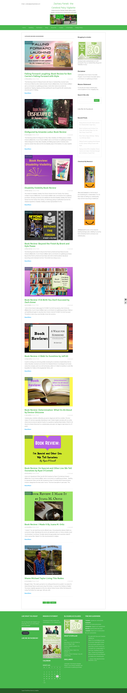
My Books (39, 27)
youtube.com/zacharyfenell (96, 620)
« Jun (44, 682)
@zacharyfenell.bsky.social (96, 628)
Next (53, 602)
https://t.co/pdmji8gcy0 (95, 640)
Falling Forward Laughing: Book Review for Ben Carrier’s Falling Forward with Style (48, 75)
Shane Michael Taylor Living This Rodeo (44, 578)
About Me (53, 27)
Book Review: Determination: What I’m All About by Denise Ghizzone (48, 411)
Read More (28, 93)
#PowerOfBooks (100, 654)
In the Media (69, 27)
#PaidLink (91, 638)
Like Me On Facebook (85, 109)
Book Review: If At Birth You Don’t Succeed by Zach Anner (47, 301)
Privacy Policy (79, 27)
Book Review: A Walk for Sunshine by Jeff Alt (46, 356)
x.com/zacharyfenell (91, 632)
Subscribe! (25, 633)
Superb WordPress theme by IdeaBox (30, 690)
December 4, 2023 (92, 660)
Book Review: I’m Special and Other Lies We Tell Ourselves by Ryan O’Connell (48, 469)
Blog (46, 27)
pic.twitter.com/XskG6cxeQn (96, 656)
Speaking (31, 27)
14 (54, 674)
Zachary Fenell (35, 79)
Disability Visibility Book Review (40, 188)
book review (28, 42)
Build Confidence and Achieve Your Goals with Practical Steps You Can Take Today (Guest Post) (88, 130)
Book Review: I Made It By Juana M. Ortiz (44, 524)
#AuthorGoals (92, 654)
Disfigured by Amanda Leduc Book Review (45, 132)
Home (24, 27)
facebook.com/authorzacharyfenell (93, 624)
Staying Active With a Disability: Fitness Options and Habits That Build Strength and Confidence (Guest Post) (89, 151)
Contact (61, 27)
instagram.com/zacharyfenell (98, 626)
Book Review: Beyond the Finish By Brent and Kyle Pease (47, 244)
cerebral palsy (36, 547)
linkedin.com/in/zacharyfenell (97, 630)
